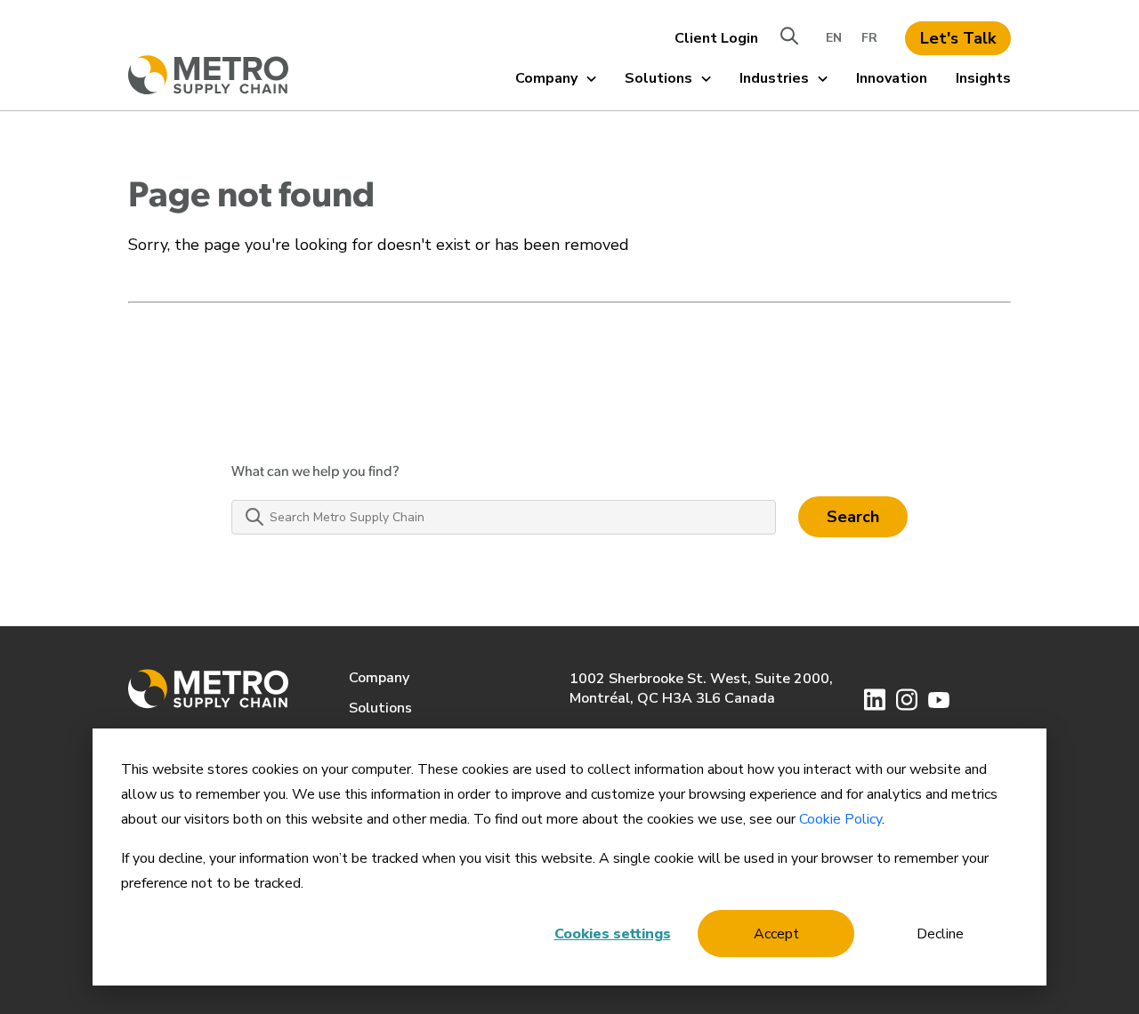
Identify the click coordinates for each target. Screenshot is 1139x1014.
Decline (940, 934)
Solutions (658, 78)
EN (834, 37)
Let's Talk (958, 38)
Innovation (891, 78)
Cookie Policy (840, 819)
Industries (774, 78)
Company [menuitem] (379, 678)
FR (869, 37)
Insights (983, 78)
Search (853, 516)
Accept (776, 934)
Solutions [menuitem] (380, 708)
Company (546, 78)
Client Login (716, 38)
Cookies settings (612, 934)
